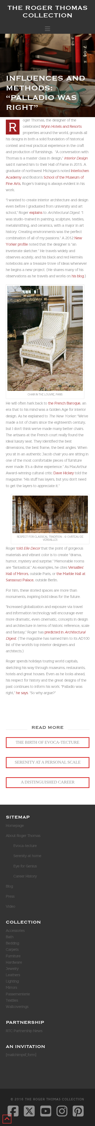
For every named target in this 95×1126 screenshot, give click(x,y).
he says (22, 693)
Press (10, 896)
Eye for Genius (25, 866)
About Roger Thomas (23, 835)
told (28, 548)
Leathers (13, 975)
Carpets (12, 949)
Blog (9, 886)
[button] (47, 29)
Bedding (12, 943)
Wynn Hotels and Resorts (61, 126)
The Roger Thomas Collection (47, 11)
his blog (78, 276)
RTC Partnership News (24, 1031)
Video (10, 906)
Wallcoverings (17, 1006)
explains (35, 212)
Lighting (12, 981)
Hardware (14, 962)
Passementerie (18, 994)
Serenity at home (27, 856)
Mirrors (11, 987)
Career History (25, 876)
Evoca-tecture (25, 845)
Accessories (15, 930)
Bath (9, 937)
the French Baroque (64, 403)
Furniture (13, 956)
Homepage (15, 825)
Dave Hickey (63, 473)
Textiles (12, 1000)
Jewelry (12, 968)
